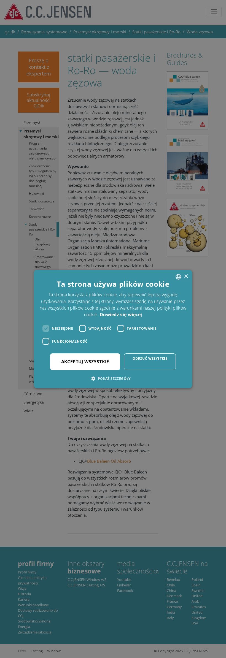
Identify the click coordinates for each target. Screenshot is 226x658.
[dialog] (113, 329)
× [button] (186, 276)
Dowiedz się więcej (121, 315)
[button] (112, 378)
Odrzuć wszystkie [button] (150, 358)
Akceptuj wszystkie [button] (85, 362)
